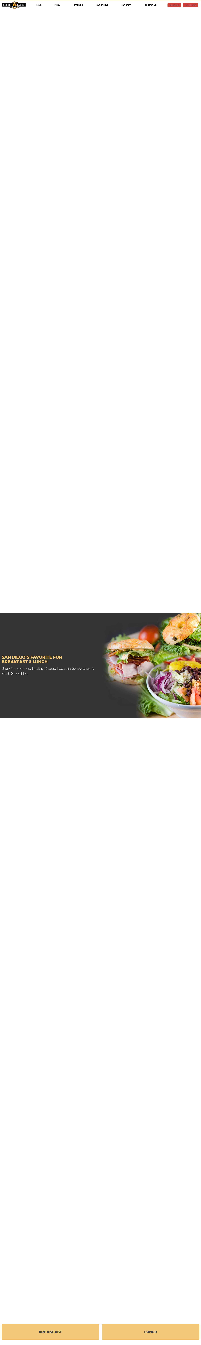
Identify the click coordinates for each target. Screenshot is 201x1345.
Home (38, 5)
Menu (57, 5)
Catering (78, 5)
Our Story (126, 5)
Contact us (150, 5)
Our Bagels (102, 5)
